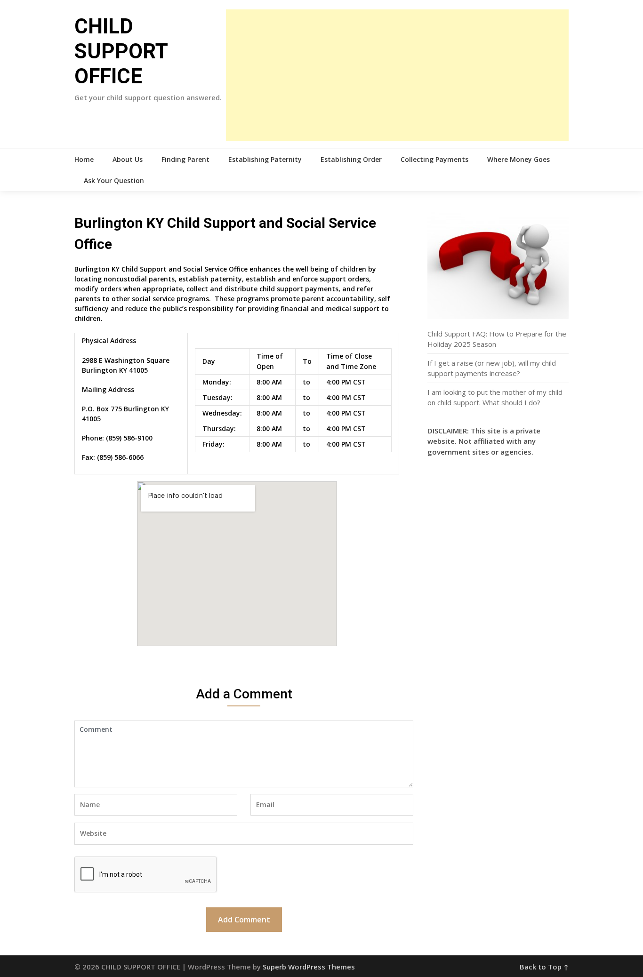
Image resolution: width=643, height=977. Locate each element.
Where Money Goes (518, 159)
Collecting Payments (434, 159)
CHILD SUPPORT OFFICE (121, 51)
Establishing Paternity (265, 159)
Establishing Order (351, 159)
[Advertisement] (397, 75)
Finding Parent (185, 159)
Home (84, 159)
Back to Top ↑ (544, 966)
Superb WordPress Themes (309, 966)
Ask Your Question (114, 180)
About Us (128, 159)
